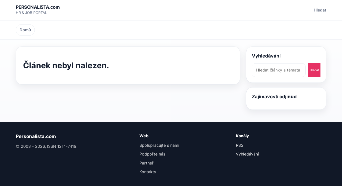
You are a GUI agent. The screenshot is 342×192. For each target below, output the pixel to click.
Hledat (320, 10)
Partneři (146, 163)
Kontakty (147, 171)
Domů (25, 29)
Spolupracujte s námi (159, 145)
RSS (239, 145)
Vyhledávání (247, 154)
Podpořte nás (152, 154)
